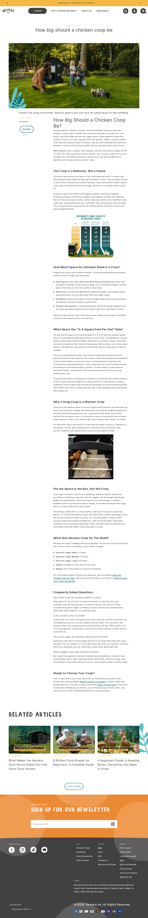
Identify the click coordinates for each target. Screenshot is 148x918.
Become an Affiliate (107, 864)
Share (27, 129)
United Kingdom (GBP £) (20, 909)
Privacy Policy (126, 869)
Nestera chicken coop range (92, 682)
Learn (100, 852)
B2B (100, 856)
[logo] (8, 11)
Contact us (103, 860)
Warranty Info (126, 877)
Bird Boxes (81, 852)
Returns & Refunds (128, 864)
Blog (100, 848)
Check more (74, 786)
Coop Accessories (84, 856)
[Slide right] (140, 3)
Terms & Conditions (128, 873)
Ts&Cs (83, 892)
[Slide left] (7, 3)
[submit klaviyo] (113, 824)
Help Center (125, 852)
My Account (125, 848)
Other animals (82, 860)
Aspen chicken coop (106, 685)
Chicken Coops (83, 848)
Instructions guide (128, 856)
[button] (125, 11)
